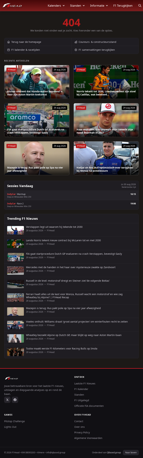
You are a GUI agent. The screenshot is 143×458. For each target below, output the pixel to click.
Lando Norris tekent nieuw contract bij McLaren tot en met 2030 (63, 240)
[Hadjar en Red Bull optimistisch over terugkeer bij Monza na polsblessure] (106, 158)
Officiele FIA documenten (89, 405)
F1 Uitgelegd (81, 400)
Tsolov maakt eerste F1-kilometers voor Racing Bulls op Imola (61, 348)
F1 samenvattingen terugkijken (97, 49)
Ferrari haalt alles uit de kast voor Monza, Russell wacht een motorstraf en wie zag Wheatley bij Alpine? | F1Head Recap (74, 296)
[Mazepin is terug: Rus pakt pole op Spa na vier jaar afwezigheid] (36, 158)
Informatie (97, 6)
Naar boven (131, 452)
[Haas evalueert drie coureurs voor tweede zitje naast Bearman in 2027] (106, 120)
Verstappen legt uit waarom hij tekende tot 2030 (54, 226)
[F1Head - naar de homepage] (12, 5)
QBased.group (114, 452)
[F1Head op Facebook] (15, 400)
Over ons (79, 426)
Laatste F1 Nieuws (84, 383)
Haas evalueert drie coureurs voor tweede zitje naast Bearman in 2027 (105, 131)
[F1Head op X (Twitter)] (7, 400)
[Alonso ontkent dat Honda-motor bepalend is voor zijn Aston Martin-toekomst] (36, 82)
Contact (78, 421)
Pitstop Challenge (14, 421)
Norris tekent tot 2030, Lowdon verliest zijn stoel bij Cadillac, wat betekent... (106, 93)
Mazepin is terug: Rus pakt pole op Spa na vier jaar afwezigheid (35, 169)
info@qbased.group (55, 452)
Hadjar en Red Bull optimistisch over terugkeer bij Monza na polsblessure (105, 169)
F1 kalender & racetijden (25, 49)
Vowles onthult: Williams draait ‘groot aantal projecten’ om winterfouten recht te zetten (77, 321)
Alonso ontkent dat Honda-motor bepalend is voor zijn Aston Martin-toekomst (34, 93)
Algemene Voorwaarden (88, 438)
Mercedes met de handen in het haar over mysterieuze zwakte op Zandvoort (70, 267)
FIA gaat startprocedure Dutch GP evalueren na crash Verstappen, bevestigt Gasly (35, 131)
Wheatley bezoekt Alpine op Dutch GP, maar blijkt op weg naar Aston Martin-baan (74, 335)
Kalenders (54, 6)
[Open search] (140, 5)
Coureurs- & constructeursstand (97, 42)
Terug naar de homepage (26, 42)
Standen (75, 6)
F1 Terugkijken (123, 6)
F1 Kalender (81, 389)
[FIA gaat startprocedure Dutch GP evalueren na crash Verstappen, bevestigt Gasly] (36, 120)
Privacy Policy (82, 432)
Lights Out (10, 426)
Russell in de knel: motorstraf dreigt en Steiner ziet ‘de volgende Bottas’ (68, 280)
